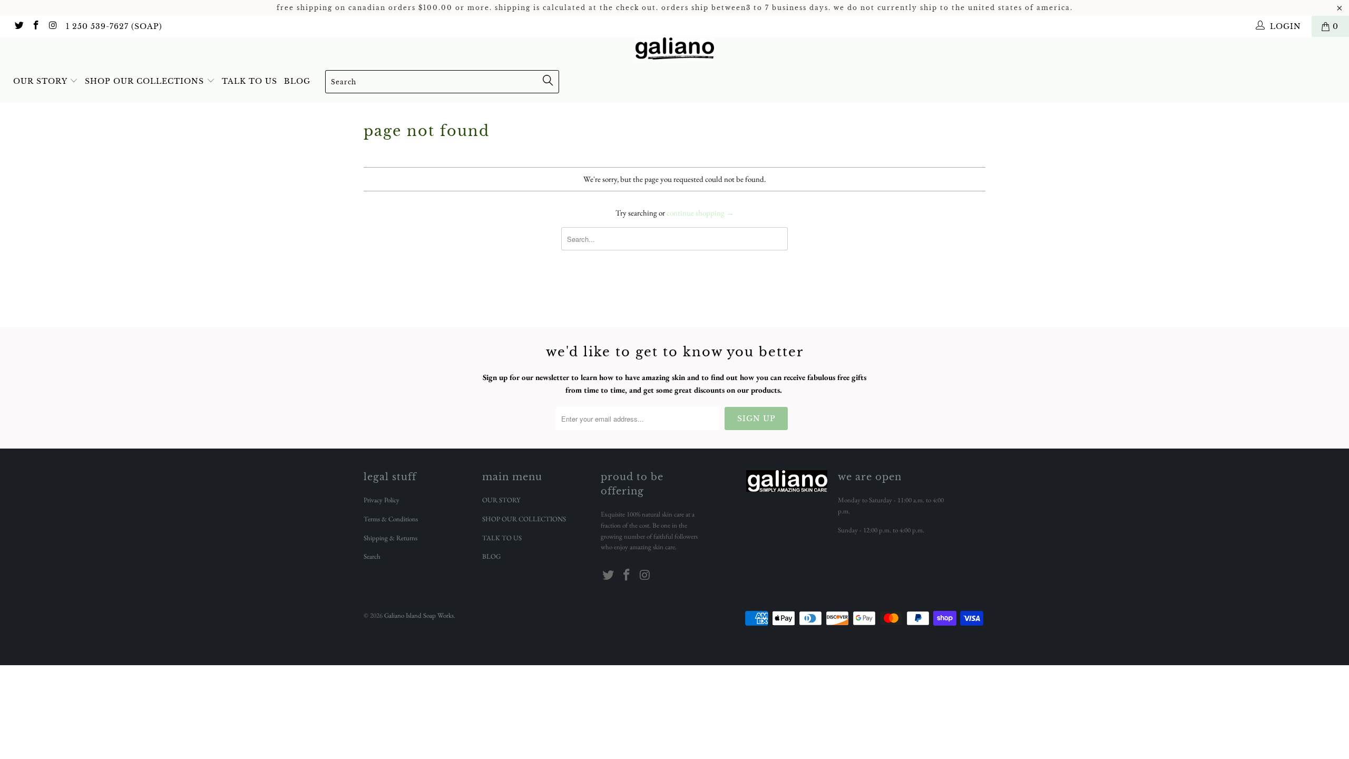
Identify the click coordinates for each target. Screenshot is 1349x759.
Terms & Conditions (391, 518)
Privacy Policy (381, 499)
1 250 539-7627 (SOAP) (114, 26)
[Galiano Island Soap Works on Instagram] (52, 26)
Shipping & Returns (390, 537)
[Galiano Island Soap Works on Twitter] (18, 26)
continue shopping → (700, 213)
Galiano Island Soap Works (419, 615)
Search (372, 556)
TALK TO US (249, 81)
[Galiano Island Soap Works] (674, 48)
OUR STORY (41, 81)
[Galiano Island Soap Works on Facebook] (36, 26)
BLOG (297, 81)
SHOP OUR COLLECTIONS (146, 81)
